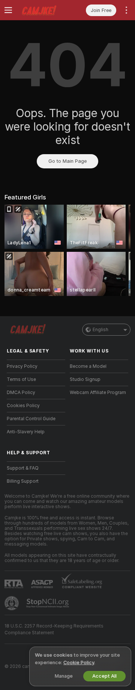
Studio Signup (85, 379)
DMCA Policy (21, 392)
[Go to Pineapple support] (12, 603)
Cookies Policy (23, 405)
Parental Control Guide (31, 418)
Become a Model (88, 366)
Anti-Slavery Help (26, 431)
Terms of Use (21, 379)
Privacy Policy (22, 366)
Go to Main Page (67, 161)
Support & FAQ (23, 468)
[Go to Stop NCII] (48, 603)
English (100, 329)
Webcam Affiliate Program (98, 392)
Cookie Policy (78, 662)
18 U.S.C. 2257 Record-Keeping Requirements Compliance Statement (54, 629)
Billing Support (23, 481)
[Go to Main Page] (42, 10)
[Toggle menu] (8, 10)
